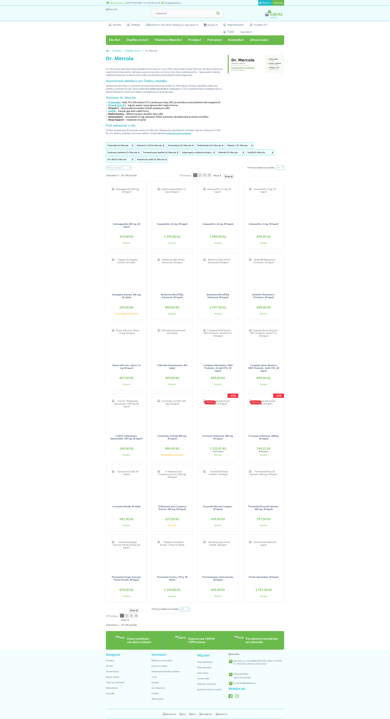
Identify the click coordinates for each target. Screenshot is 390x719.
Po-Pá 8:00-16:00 (151, 3)
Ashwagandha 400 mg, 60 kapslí (126, 225)
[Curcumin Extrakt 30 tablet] (126, 484)
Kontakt (155, 682)
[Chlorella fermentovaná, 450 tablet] (172, 343)
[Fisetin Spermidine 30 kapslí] (263, 555)
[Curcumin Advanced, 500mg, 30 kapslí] (263, 414)
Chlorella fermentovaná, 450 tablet (172, 366)
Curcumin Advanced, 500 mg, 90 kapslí (217, 437)
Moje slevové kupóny (206, 684)
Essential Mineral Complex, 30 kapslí (217, 507)
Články (230, 31)
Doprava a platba (159, 666)
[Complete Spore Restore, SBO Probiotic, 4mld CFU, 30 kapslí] (263, 343)
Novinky (117, 24)
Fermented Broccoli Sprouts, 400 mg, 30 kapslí (263, 507)
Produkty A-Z (261, 24)
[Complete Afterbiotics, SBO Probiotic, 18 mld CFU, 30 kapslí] (217, 343)
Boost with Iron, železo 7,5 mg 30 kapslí (126, 366)
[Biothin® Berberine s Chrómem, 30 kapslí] (263, 272)
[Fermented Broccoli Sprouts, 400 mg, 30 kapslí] (263, 484)
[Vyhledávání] (218, 13)
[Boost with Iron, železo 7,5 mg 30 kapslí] (126, 343)
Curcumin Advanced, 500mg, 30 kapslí (263, 437)
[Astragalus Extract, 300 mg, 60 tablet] (126, 272)
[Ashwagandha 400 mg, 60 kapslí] (126, 202)
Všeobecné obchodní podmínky (166, 671)
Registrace (278, 3)
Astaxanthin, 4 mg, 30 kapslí (263, 224)
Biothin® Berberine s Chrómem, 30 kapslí (263, 296)
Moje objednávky (205, 662)
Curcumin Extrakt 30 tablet (126, 506)
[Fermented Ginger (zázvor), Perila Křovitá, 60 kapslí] (126, 555)
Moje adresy (202, 673)
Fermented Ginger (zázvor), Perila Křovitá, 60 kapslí (126, 578)
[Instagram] (238, 695)
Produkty (116, 50)
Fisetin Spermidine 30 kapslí (263, 577)
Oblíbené (135, 24)
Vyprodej (245, 31)
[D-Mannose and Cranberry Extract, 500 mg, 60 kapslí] (172, 484)
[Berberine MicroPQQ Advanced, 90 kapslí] (217, 272)
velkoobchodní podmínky (178, 133)
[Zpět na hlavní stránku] (107, 51)
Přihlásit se (266, 3)
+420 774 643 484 (133, 3)
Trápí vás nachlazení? (115, 682)
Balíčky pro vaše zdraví (184, 24)
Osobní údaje (203, 678)
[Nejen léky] (121, 12)
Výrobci (212, 24)
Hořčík (112, 110)
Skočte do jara (112, 671)
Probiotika (114, 102)
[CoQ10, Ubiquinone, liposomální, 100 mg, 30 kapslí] (126, 414)
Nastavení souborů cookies (209, 689)
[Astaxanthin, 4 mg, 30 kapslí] (263, 202)
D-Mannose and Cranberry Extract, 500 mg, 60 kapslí (172, 507)
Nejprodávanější (235, 24)
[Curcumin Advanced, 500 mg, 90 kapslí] (217, 414)
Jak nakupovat (158, 688)
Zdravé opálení (112, 677)
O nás (154, 677)
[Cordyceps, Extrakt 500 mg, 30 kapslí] (172, 414)
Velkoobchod (112, 688)
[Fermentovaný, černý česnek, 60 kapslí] (217, 555)
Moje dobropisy (204, 667)
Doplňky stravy (133, 50)
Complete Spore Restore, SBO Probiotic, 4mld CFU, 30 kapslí (263, 368)
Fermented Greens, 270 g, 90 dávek (172, 578)
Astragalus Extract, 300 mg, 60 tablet (126, 296)
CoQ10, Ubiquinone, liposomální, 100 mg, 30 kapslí (126, 437)
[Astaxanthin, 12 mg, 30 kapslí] (172, 202)
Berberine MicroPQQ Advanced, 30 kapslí (172, 296)
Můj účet (203, 655)
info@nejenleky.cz (173, 3)
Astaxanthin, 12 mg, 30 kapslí (172, 224)
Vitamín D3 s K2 (117, 105)
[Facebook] (232, 695)
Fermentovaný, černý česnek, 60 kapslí (217, 578)
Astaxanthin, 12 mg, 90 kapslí (217, 224)
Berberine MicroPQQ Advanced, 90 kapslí (218, 296)
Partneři (155, 693)
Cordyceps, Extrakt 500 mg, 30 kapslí (172, 437)
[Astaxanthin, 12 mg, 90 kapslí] (217, 202)
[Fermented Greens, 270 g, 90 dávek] (172, 555)
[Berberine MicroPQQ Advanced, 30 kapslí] (172, 272)
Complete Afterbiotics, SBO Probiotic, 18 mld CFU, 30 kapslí (218, 368)
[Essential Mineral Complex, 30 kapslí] (217, 484)
